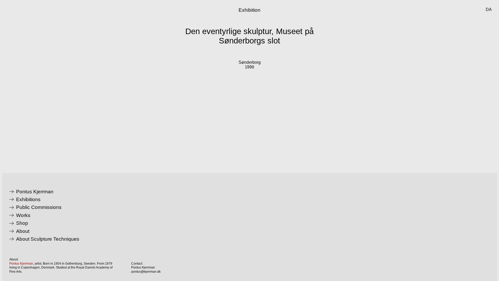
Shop (22, 223)
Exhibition (249, 10)
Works (23, 215)
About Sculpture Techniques (47, 239)
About (22, 231)
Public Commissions (39, 207)
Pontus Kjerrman (35, 192)
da (489, 9)
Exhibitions (28, 199)
